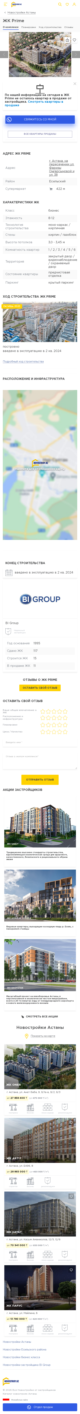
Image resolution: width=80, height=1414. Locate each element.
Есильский (57, 181)
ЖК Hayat (14, 1232)
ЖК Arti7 (13, 1158)
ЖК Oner (13, 1085)
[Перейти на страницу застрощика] (40, 599)
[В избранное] (74, 40)
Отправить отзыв (40, 780)
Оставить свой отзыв (40, 688)
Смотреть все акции (42, 1017)
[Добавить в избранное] (71, 1049)
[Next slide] (76, 54)
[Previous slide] (4, 54)
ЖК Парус (14, 1306)
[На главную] (16, 4)
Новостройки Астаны (21, 13)
